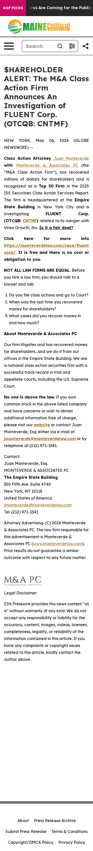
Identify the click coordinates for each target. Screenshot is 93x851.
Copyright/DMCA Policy (30, 842)
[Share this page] (85, 46)
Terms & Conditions (69, 831)
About (23, 820)
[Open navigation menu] (9, 46)
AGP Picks (13, 8)
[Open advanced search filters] (72, 46)
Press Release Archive (55, 820)
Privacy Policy (71, 842)
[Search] (60, 46)
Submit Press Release (25, 831)
